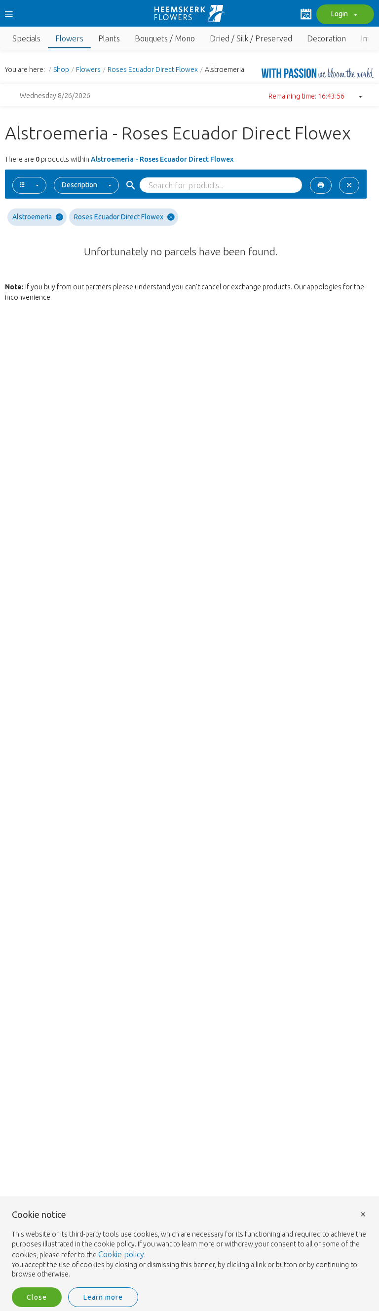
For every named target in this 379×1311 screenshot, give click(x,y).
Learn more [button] (103, 1297)
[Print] (321, 185)
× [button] (363, 1213)
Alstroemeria (32, 217)
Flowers (88, 69)
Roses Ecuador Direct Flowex (153, 69)
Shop (61, 69)
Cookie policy (121, 1254)
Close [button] (37, 1297)
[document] (189, 1244)
